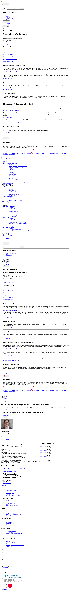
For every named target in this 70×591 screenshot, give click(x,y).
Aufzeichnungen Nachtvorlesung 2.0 (14, 533)
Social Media (9, 522)
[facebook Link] (4, 561)
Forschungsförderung (10, 503)
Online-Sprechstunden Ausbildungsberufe (18, 223)
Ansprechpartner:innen (11, 524)
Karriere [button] (5, 204)
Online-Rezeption (12, 190)
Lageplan (8, 536)
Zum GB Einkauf (7, 132)
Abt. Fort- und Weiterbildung (15, 229)
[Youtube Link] (4, 557)
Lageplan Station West (8, 54)
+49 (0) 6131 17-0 (9, 44)
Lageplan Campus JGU (8, 56)
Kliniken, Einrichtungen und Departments (18, 166)
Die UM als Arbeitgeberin (11, 510)
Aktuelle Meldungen (10, 521)
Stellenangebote (9, 18)
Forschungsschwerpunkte (11, 500)
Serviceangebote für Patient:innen (16, 200)
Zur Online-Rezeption (8, 78)
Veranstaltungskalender (11, 531)
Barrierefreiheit (6, 570)
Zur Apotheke (6, 135)
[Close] (3, 28)
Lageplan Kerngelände (8, 52)
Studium (8, 504)
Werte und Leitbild (13, 178)
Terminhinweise (9, 532)
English (7, 24)
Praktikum (11, 224)
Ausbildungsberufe (13, 221)
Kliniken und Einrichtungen (12, 490)
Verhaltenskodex (12, 180)
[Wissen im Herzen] (8, 588)
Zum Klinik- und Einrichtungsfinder (11, 71)
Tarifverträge (11, 212)
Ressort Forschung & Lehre (12, 505)
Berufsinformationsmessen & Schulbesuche (18, 222)
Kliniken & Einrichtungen (11, 14)
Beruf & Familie (12, 213)
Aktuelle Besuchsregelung (14, 199)
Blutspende (8, 19)
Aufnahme (8, 494)
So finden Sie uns (4, 485)
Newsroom (5, 232)
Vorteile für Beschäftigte (14, 211)
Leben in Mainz (12, 216)
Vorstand (11, 172)
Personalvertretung (13, 215)
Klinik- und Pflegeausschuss (15, 175)
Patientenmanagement (13, 191)
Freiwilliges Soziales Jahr (14, 226)
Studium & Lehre (7, 202)
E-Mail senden (43, 446)
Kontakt (10, 168)
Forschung (5, 201)
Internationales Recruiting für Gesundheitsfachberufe (20, 210)
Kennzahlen (8, 541)
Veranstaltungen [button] (6, 233)
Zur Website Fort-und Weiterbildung (11, 122)
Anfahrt (7, 16)
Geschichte (8, 543)
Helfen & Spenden (13, 169)
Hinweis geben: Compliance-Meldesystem (18, 182)
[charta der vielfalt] (7, 589)
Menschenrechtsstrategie (14, 179)
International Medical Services (15, 193)
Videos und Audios (10, 523)
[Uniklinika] (12, 578)
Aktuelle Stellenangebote (14, 208)
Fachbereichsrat (12, 174)
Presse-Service (9, 526)
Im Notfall (11, 189)
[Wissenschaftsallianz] (12, 583)
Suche (4, 6)
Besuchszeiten (9, 17)
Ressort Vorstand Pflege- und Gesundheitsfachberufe (13, 468)
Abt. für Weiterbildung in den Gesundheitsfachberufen (20, 230)
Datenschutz (6, 568)
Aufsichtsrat (11, 173)
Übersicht (11, 164)
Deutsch (8, 23)
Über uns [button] (5, 161)
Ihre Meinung (12, 195)
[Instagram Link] (4, 559)
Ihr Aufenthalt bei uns (13, 197)
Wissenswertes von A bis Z (14, 194)
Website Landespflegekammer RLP (8, 471)
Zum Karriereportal (7, 89)
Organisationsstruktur (10, 542)
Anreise (5, 49)
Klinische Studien (10, 502)
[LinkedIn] (4, 554)
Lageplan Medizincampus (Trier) (10, 59)
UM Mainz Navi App (8, 61)
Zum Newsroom (6, 99)
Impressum (5, 567)
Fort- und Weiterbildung (11, 515)
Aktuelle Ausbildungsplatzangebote (16, 219)
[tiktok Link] (4, 564)
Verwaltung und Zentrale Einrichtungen (17, 167)
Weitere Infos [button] (6, 415)
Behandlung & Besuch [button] (8, 184)
